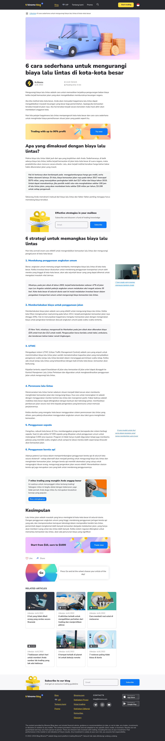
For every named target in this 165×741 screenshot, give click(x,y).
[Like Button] (26, 558)
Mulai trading (79, 704)
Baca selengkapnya (37, 499)
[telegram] (95, 704)
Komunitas (78, 713)
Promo (90, 4)
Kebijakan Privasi (81, 699)
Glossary (77, 717)
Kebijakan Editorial (82, 708)
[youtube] (109, 704)
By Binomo (39, 82)
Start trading (126, 5)
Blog (56, 4)
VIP (66, 4)
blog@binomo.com (100, 699)
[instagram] (102, 704)
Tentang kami (77, 4)
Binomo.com (79, 695)
